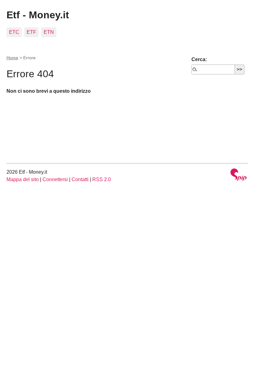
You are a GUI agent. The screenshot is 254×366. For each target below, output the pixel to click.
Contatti (80, 179)
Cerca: (199, 59)
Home (12, 57)
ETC (14, 32)
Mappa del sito (23, 179)
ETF (31, 32)
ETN (49, 32)
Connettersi (55, 179)
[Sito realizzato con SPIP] (238, 175)
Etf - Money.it (38, 14)
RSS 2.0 (101, 179)
